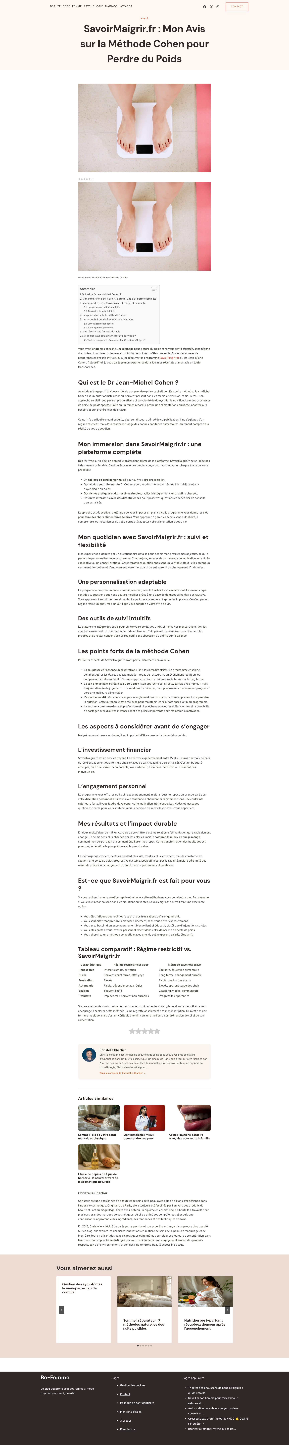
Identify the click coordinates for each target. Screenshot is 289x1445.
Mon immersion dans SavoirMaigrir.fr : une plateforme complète (119, 299)
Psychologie (93, 6)
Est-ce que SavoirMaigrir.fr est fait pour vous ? (109, 336)
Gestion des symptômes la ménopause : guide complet (82, 1288)
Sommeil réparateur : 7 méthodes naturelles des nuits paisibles (143, 1324)
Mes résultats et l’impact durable (101, 331)
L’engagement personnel (100, 327)
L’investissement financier (101, 323)
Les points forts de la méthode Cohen (104, 315)
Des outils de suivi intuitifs (101, 311)
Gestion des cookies (132, 1385)
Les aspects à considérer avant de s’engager (108, 319)
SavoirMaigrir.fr (169, 358)
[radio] (132, 1032)
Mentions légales (130, 1412)
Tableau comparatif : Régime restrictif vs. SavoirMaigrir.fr (116, 340)
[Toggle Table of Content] (152, 290)
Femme (77, 6)
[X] (211, 7)
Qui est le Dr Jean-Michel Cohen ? (101, 294)
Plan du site (127, 1429)
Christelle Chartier (118, 277)
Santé (144, 18)
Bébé (66, 6)
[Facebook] (205, 7)
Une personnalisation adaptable (104, 307)
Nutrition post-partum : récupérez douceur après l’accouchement (204, 1324)
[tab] (138, 1345)
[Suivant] (227, 1310)
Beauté (55, 6)
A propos (125, 1421)
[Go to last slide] (61, 1310)
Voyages (126, 6)
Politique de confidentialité (137, 1403)
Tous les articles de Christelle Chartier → (123, 1073)
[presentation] (144, 1294)
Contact (237, 6)
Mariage (111, 6)
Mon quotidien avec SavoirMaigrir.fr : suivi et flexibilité (114, 303)
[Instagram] (218, 7)
